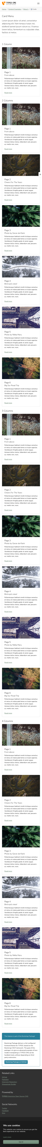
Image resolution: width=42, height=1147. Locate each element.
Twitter (4, 1108)
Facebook (5, 1111)
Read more (8, 93)
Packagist (5, 1080)
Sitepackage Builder (9, 1084)
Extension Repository (9, 1082)
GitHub (4, 1077)
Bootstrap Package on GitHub (16, 1062)
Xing (3, 1113)
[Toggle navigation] (38, 3)
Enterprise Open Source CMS (15, 1096)
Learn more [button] (7, 1137)
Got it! (21, 1142)
